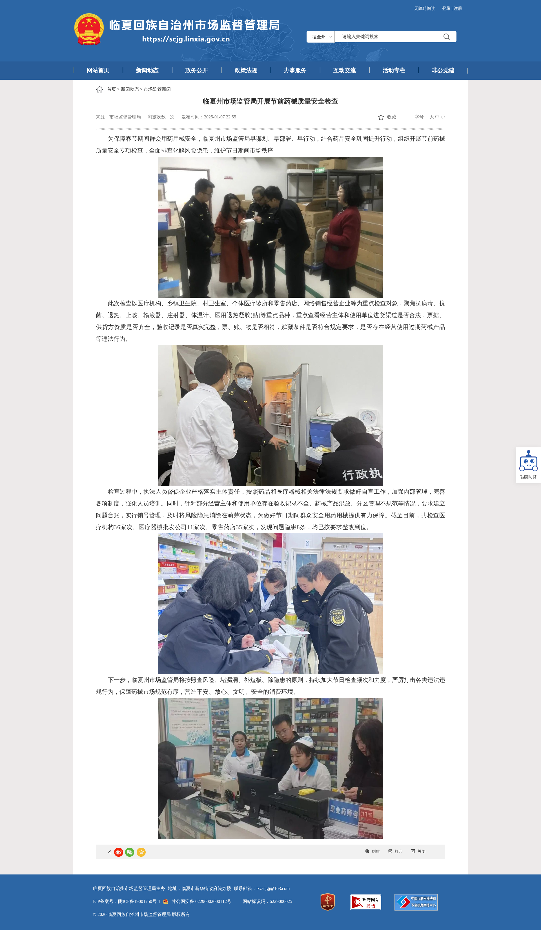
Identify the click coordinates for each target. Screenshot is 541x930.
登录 (446, 8)
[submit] (446, 36)
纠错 (376, 851)
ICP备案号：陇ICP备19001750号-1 (126, 901)
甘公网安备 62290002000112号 (201, 901)
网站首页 (98, 70)
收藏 (391, 116)
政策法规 (246, 70)
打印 (399, 851)
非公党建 (443, 70)
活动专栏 (394, 70)
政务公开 (196, 70)
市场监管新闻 (157, 89)
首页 (111, 89)
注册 (458, 8)
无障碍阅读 (424, 8)
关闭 (421, 851)
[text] (395, 36)
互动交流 (344, 70)
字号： (421, 116)
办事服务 (295, 70)
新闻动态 (147, 70)
